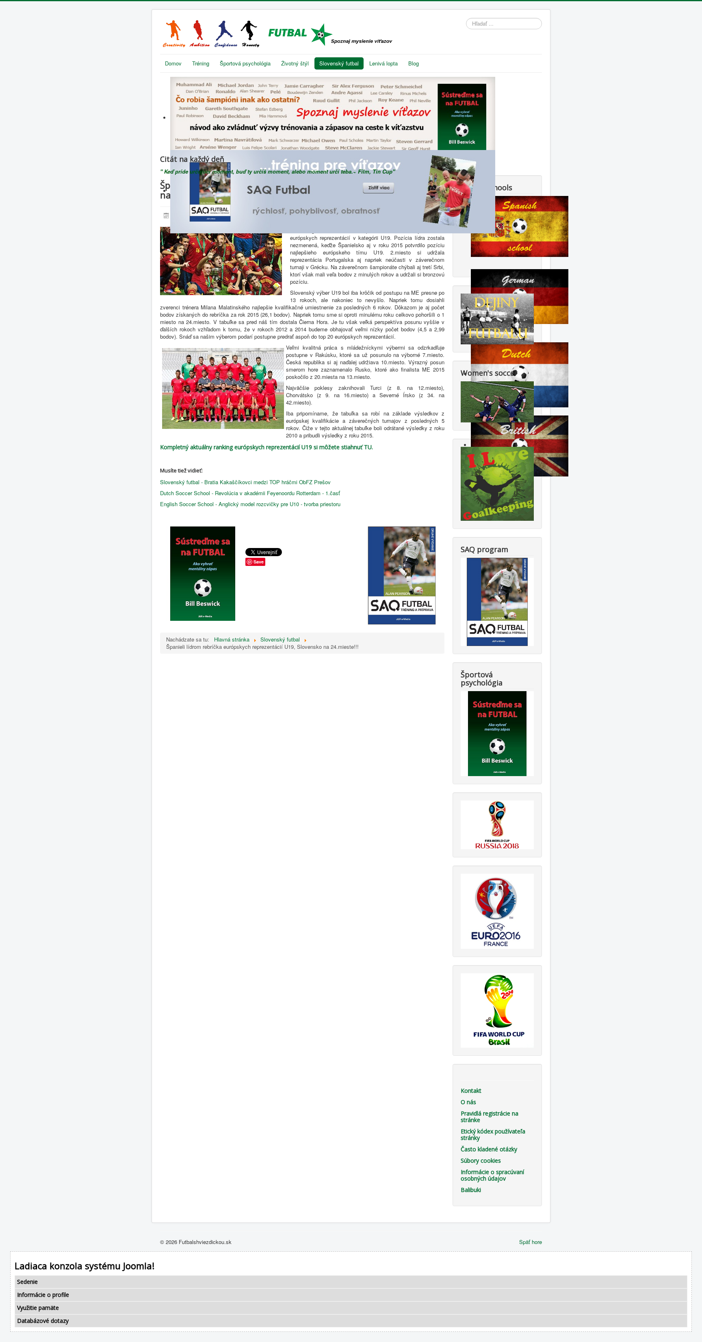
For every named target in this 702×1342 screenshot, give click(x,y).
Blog (413, 63)
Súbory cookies (481, 1160)
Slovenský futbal (339, 63)
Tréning (200, 63)
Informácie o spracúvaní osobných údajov (492, 1175)
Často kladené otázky (489, 1149)
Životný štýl (295, 63)
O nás (468, 1102)
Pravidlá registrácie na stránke (489, 1116)
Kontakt (471, 1090)
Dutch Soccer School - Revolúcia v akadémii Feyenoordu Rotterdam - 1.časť (250, 493)
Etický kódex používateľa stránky (493, 1134)
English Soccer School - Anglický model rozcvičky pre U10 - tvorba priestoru (250, 504)
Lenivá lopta (383, 63)
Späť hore (530, 1242)
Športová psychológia (245, 63)
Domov (173, 63)
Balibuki (471, 1190)
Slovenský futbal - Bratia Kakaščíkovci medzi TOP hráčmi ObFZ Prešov (245, 482)
